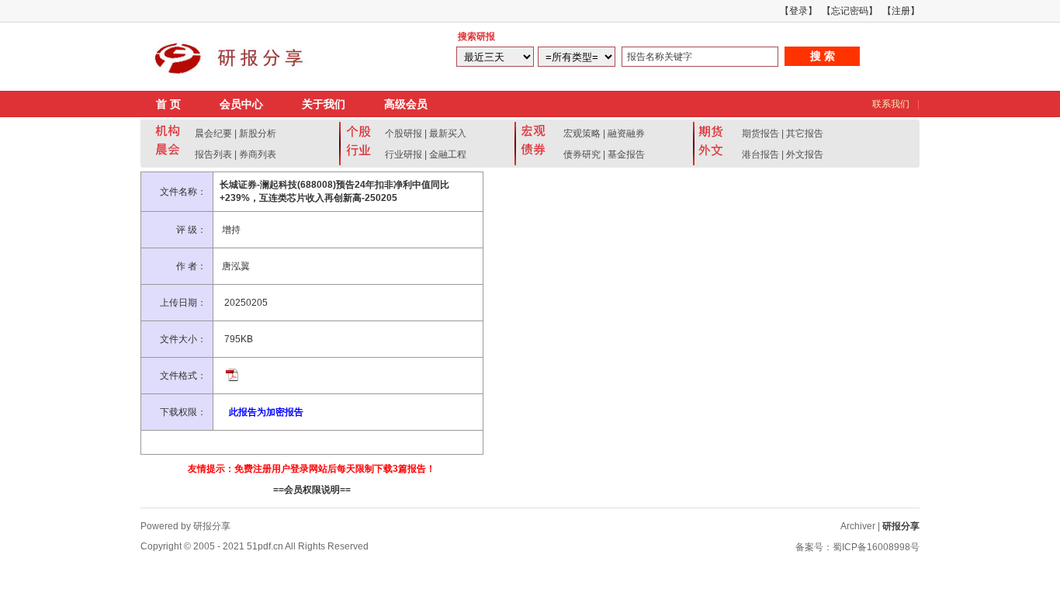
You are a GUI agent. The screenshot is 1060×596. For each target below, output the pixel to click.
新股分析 (257, 133)
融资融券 (626, 133)
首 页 (168, 104)
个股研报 (403, 133)
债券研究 (582, 154)
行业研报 (403, 154)
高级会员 (406, 104)
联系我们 (890, 104)
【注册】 (901, 10)
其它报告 (804, 133)
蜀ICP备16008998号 (876, 547)
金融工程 (447, 154)
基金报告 (626, 154)
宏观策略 (582, 133)
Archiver (857, 526)
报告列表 (213, 154)
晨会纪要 (213, 133)
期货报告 (760, 133)
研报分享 (901, 526)
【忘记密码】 (850, 10)
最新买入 (447, 133)
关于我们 (323, 104)
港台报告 (760, 154)
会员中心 (241, 104)
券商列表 (257, 154)
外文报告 (804, 154)
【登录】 (798, 10)
